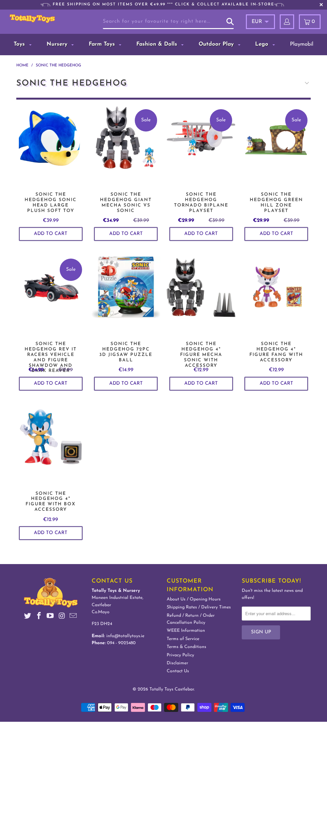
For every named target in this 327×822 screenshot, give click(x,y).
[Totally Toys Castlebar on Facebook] (39, 616)
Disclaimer (177, 663)
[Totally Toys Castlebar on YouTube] (50, 616)
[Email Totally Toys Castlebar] (73, 616)
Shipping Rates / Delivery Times (199, 607)
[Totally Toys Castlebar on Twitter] (28, 616)
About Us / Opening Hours (194, 599)
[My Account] (287, 21)
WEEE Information (186, 630)
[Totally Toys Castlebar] (32, 18)
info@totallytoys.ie (125, 636)
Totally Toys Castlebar (171, 689)
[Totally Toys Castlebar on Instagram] (62, 616)
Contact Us (178, 671)
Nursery (58, 44)
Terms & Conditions (186, 647)
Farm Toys (103, 44)
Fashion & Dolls (157, 44)
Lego (262, 44)
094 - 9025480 (121, 643)
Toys (20, 44)
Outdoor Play (217, 44)
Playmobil (301, 44)
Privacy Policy (180, 655)
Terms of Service (183, 639)
